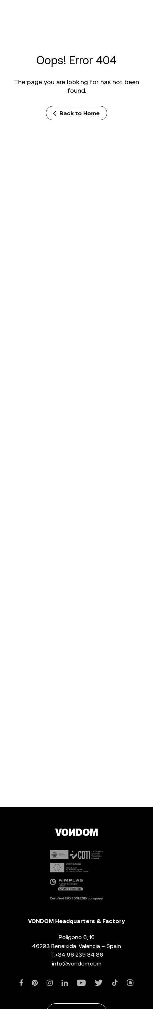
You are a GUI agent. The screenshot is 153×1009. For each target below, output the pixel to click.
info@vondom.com (76, 963)
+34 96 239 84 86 (79, 955)
